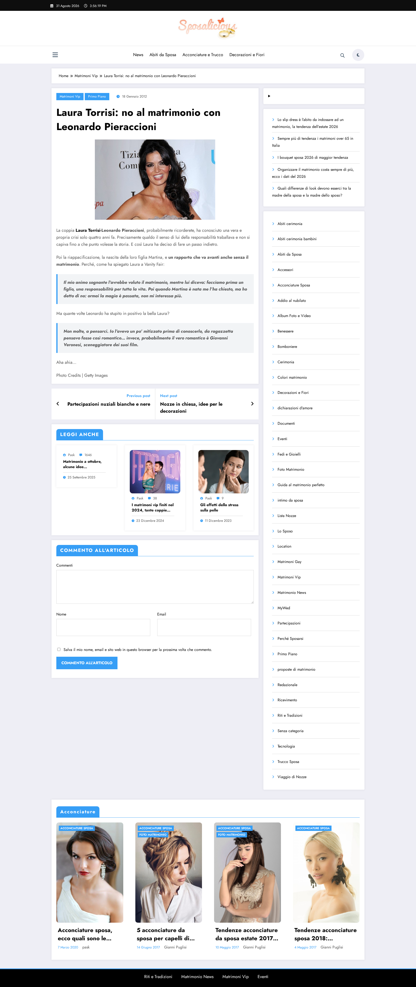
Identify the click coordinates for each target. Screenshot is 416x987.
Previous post (138, 395)
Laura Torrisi (88, 230)
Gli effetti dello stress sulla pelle (219, 507)
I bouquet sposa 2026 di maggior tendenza (313, 157)
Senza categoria (291, 731)
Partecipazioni (289, 623)
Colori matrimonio (292, 377)
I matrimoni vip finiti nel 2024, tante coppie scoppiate (153, 507)
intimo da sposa (290, 500)
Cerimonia (286, 362)
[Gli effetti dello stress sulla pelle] (223, 471)
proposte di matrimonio (296, 669)
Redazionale (287, 685)
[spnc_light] (358, 55)
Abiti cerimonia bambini (297, 239)
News (138, 55)
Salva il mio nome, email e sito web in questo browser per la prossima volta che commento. (138, 649)
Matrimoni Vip (70, 96)
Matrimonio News (292, 592)
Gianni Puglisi (96, 947)
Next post (168, 395)
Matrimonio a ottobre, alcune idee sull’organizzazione (82, 464)
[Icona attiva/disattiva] (55, 55)
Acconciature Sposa (294, 285)
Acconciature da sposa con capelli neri (325, 934)
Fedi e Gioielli (289, 454)
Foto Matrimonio (291, 469)
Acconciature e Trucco (202, 55)
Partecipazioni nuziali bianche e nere (108, 404)
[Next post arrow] (252, 404)
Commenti (64, 565)
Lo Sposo (285, 531)
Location (284, 546)
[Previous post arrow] (57, 404)
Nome (61, 614)
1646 (88, 454)
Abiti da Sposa (163, 55)
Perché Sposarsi (290, 638)
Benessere (285, 331)
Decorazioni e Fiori (247, 55)
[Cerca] (343, 56)
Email (161, 614)
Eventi (282, 439)
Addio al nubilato (292, 300)
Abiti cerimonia (290, 223)
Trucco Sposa (288, 761)
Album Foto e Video (294, 315)
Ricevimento (287, 700)
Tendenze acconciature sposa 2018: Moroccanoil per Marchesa (247, 934)
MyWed (284, 608)
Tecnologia (286, 746)
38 (155, 498)
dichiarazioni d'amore (295, 408)
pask (71, 454)
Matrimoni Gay (289, 561)
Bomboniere (287, 346)
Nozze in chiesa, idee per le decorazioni (191, 407)
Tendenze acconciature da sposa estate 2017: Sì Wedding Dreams (168, 934)
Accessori (285, 269)
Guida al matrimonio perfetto (301, 485)
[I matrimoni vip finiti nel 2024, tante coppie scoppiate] (155, 471)
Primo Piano (97, 96)
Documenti (286, 423)
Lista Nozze (287, 515)
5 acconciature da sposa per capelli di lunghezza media (84, 934)
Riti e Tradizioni (290, 715)
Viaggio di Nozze (292, 777)
